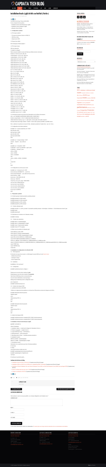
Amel (78, 71)
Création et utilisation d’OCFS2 (19, 371)
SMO (94, 112)
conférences (88, 92)
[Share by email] (15, 19)
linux (92, 100)
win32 (87, 116)
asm (21, 377)
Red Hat (26, 377)
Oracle (19, 8)
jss (85, 100)
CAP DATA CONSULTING (44, 435)
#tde (78, 90)
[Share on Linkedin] (13, 19)
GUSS (85, 95)
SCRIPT (91, 112)
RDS (78, 112)
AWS (45, 8)
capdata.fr (88, 43)
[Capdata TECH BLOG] (28, 3)
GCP (41, 8)
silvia (78, 68)
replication (81, 112)
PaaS (84, 104)
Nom (12, 407)
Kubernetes (89, 100)
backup (83, 90)
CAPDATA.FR (55, 8)
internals (93, 98)
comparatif (83, 92)
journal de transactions (81, 100)
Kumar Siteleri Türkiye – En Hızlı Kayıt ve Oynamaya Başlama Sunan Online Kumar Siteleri (85, 28)
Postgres (78, 110)
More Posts (21, 384)
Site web (13, 417)
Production (90, 110)
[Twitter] (78, 17)
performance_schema (91, 107)
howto (85, 98)
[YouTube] (84, 17)
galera (82, 95)
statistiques (87, 114)
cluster (79, 92)
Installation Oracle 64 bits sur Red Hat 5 (20, 362)
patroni (92, 104)
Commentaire (14, 398)
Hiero (89, 465)
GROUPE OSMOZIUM (15, 435)
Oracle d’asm (46, 254)
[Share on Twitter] (11, 19)
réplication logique (87, 112)
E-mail (13, 412)
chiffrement (89, 90)
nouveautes (80, 104)
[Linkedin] (81, 17)
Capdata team (24, 16)
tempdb (79, 116)
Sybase (29, 8)
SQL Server (14, 8)
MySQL (24, 8)
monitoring (84, 102)
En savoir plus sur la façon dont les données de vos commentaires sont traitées (50, 426)
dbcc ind (79, 95)
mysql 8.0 (88, 102)
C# (85, 90)
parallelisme (88, 104)
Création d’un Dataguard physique (64, 389)
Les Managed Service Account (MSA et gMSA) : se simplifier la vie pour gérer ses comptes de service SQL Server (86, 76)
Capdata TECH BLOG (83, 21)
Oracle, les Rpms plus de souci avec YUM (21, 369)
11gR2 (19, 377)
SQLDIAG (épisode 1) (17, 389)
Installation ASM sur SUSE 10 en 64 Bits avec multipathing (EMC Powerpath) (29, 364)
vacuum (82, 116)
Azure (49, 8)
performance (82, 107)
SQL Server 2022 (80, 114)
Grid (23, 377)
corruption (92, 92)
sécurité (92, 114)
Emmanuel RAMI (80, 79)
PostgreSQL (36, 8)
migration (79, 102)
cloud (93, 90)
